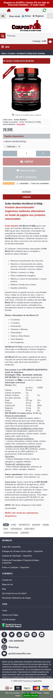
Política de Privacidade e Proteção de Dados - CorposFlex (21, 561)
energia (46, 525)
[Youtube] (19, 634)
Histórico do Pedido (10, 615)
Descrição (26, 191)
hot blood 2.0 (24, 525)
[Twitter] (12, 634)
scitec (13, 525)
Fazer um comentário (40, 183)
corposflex (24, 533)
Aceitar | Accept (31, 695)
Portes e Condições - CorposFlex (15, 567)
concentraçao (16, 529)
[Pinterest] (34, 634)
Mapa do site (7, 584)
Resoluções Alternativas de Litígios (16, 598)
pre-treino (36, 525)
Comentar (26, 196)
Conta (4, 610)
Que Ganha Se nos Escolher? (14, 593)
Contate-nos (7, 580)
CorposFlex (37, 681)
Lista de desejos (28, 170)
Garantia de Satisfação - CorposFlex (17, 556)
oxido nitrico (29, 529)
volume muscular (11, 533)
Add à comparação (28, 177)
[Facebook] (4, 634)
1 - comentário (22, 183)
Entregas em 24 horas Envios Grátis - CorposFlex (22, 551)
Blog (4, 589)
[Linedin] (42, 634)
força (6, 529)
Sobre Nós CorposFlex (11, 547)
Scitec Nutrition (20, 120)
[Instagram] (27, 634)
